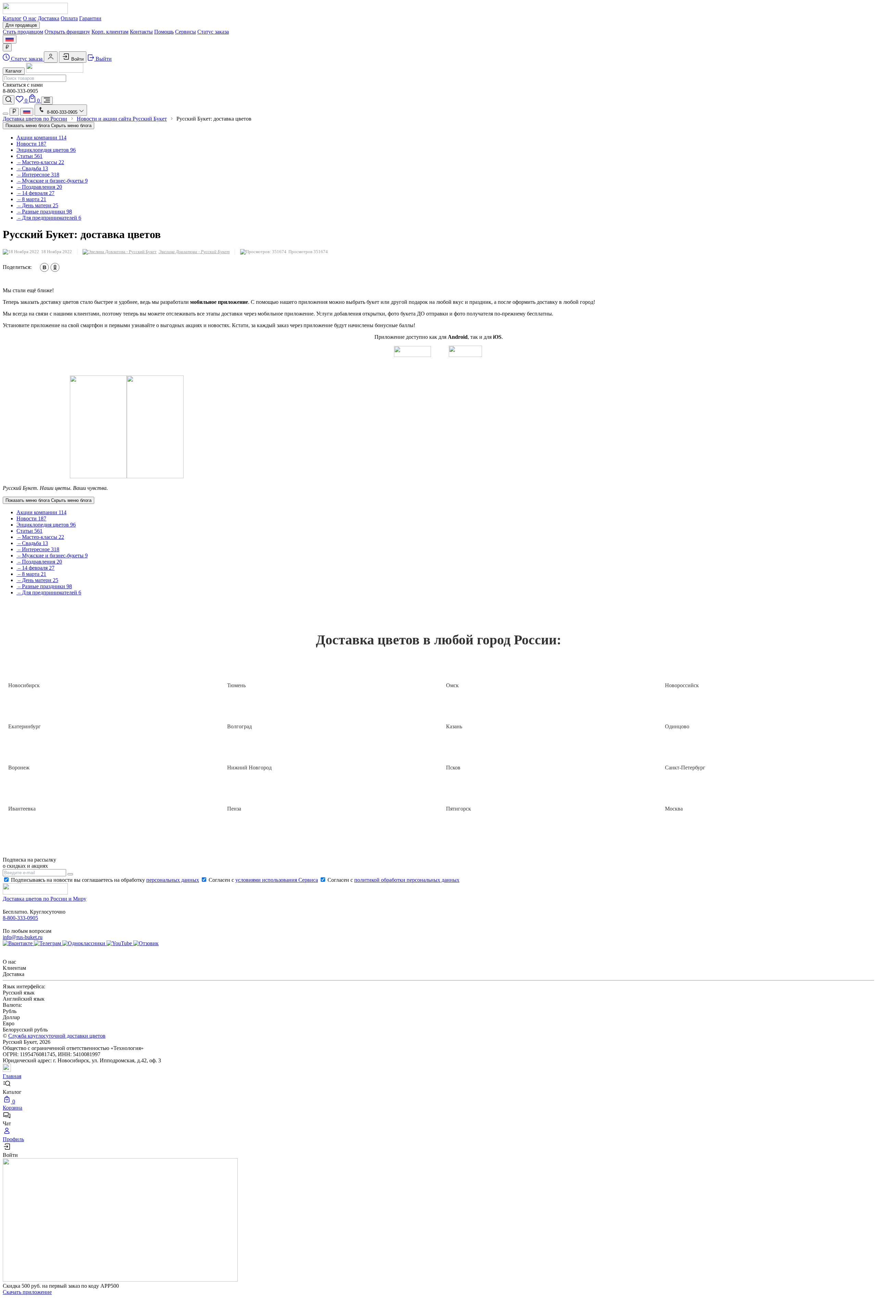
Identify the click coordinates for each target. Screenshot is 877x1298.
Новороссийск (682, 685)
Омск (452, 685)
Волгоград (239, 726)
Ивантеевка (22, 809)
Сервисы (185, 32)
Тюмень (236, 685)
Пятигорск (458, 809)
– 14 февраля (35, 193)
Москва (674, 809)
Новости (31, 144)
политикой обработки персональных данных (406, 880)
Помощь (164, 32)
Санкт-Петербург (685, 767)
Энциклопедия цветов (46, 150)
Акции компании (41, 137)
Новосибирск (24, 685)
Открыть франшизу (67, 32)
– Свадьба (32, 168)
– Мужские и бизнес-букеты (52, 181)
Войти (77, 59)
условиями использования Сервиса (276, 880)
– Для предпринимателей (48, 218)
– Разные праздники (44, 211)
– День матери (37, 205)
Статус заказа (213, 32)
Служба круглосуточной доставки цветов (57, 1036)
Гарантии (90, 18)
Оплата (69, 18)
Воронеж (18, 767)
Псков (453, 767)
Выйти (103, 59)
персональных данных (172, 880)
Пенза (234, 809)
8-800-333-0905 (20, 918)
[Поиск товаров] (8, 99)
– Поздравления (39, 187)
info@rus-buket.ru (22, 937)
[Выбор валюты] (7, 47)
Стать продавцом (23, 32)
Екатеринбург (24, 726)
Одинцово (677, 726)
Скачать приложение (27, 1292)
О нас (29, 18)
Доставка (48, 18)
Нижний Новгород (249, 767)
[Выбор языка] (9, 39)
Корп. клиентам (109, 32)
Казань (454, 726)
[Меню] (47, 100)
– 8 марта (31, 199)
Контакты (141, 32)
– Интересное (37, 174)
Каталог (12, 18)
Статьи (29, 156)
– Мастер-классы (40, 162)
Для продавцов (21, 25)
